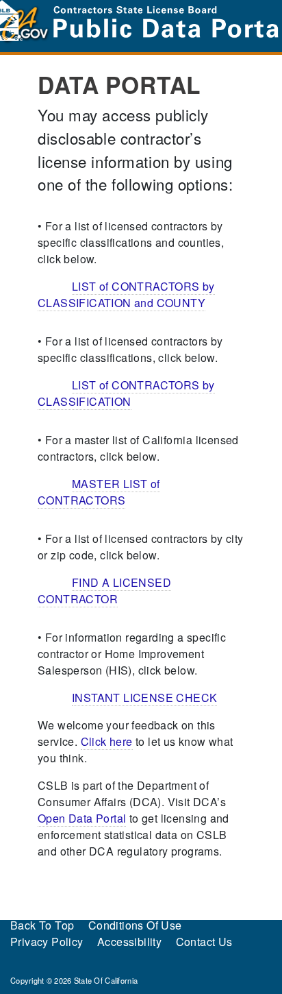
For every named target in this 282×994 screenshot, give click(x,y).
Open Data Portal (82, 818)
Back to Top (42, 925)
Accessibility (129, 941)
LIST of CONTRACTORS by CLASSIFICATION (126, 393)
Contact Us (204, 941)
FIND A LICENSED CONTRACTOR (104, 590)
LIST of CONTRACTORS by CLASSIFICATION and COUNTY (126, 294)
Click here (107, 741)
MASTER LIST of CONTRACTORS (99, 492)
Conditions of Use (135, 925)
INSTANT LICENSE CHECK (144, 697)
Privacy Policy (47, 941)
